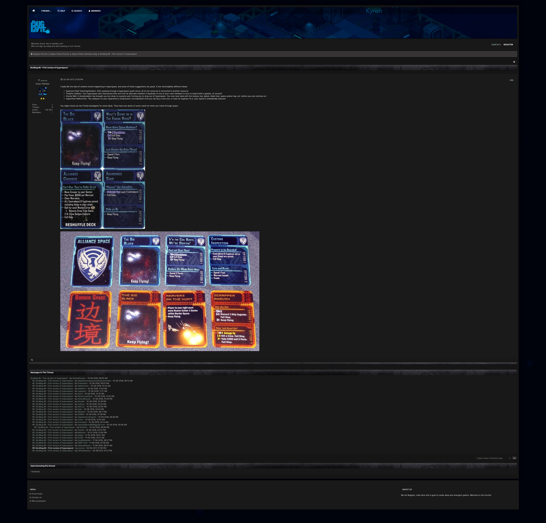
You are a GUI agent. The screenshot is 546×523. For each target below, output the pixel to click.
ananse (44, 80)
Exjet (80, 409)
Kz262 (80, 437)
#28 (511, 80)
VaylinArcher (83, 386)
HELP (62, 11)
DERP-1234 (82, 443)
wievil (80, 393)
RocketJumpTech (85, 396)
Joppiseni (82, 391)
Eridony (81, 404)
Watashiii (81, 412)
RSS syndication (38, 501)
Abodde (81, 401)
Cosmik (81, 430)
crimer (80, 419)
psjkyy (80, 435)
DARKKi (81, 414)
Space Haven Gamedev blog (84, 54)
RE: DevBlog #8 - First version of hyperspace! (52, 381)
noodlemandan (84, 440)
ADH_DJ (81, 406)
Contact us (36, 497)
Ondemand (82, 383)
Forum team (36, 494)
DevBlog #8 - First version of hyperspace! (49, 378)
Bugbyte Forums (40, 54)
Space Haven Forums (59, 54)
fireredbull (82, 422)
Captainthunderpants (87, 417)
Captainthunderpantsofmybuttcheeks (94, 381)
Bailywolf (81, 432)
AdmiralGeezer (78, 378)
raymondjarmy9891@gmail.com (91, 425)
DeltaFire (82, 388)
